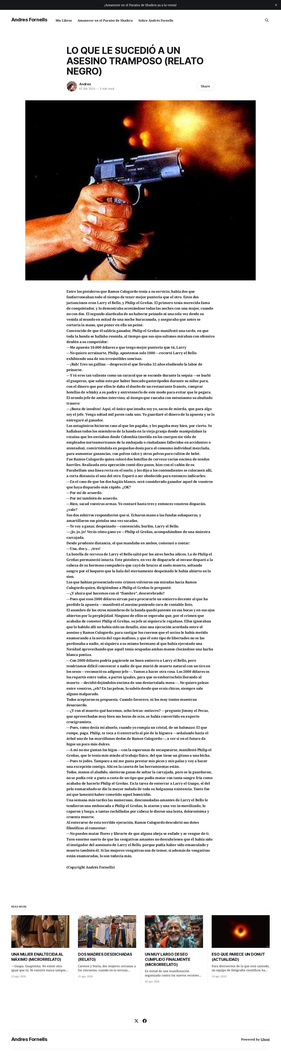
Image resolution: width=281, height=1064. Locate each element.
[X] (136, 1021)
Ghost (265, 1039)
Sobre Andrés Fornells (155, 20)
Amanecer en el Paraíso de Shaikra (105, 20)
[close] (276, 5)
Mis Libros (64, 20)
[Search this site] (267, 20)
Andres (85, 84)
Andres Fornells (29, 20)
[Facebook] (145, 1021)
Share (205, 86)
